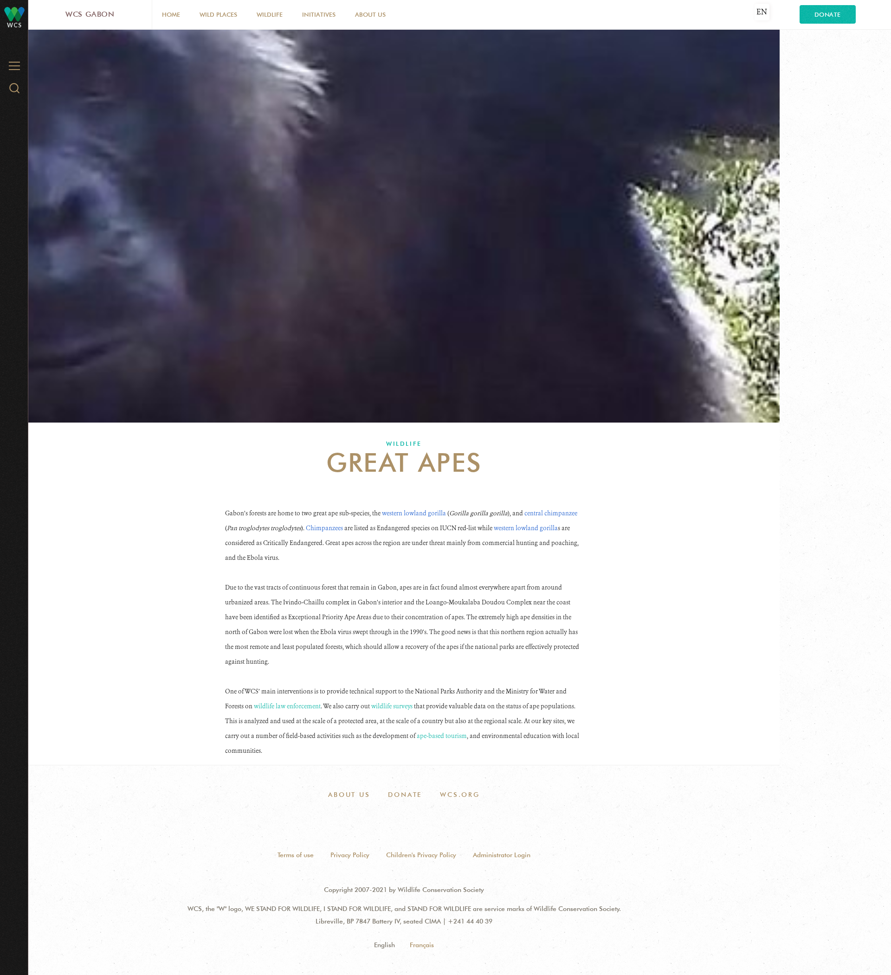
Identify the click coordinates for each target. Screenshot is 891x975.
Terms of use (296, 855)
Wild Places (218, 14)
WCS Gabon (90, 14)
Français (422, 945)
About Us (370, 14)
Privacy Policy (349, 855)
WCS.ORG (460, 794)
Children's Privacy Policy (421, 855)
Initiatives (319, 14)
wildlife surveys (392, 706)
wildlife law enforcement (287, 706)
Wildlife (270, 14)
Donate (827, 14)
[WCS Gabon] (14, 13)
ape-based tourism (442, 736)
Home (171, 14)
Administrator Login (501, 855)
